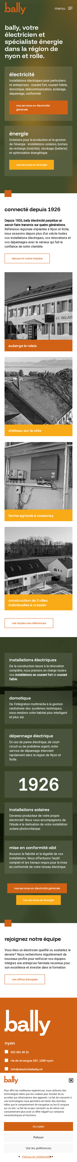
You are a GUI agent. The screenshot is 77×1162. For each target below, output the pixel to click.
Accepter (38, 1126)
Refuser (38, 1137)
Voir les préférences (38, 1148)
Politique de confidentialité (36, 1157)
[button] (71, 1080)
